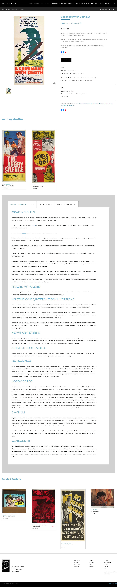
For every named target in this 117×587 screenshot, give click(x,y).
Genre (70, 3)
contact (24, 233)
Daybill (88, 103)
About (31, 3)
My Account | (104, 9)
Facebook (77, 562)
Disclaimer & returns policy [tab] (66, 204)
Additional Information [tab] (18, 204)
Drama (92, 103)
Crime (84, 103)
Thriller (70, 105)
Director (87, 3)
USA (74, 105)
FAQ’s (34, 225)
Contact (47, 3)
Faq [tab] (33, 204)
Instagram (77, 564)
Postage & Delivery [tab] (46, 204)
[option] (29, 50)
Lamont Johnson (108, 103)
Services (37, 3)
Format (76, 3)
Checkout (112, 9)
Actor (81, 3)
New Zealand (64, 105)
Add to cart (66, 60)
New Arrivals (63, 3)
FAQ (42, 3)
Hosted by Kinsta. (112, 583)
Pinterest (76, 566)
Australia (79, 103)
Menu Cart (108, 3)
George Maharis (99, 103)
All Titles (55, 3)
